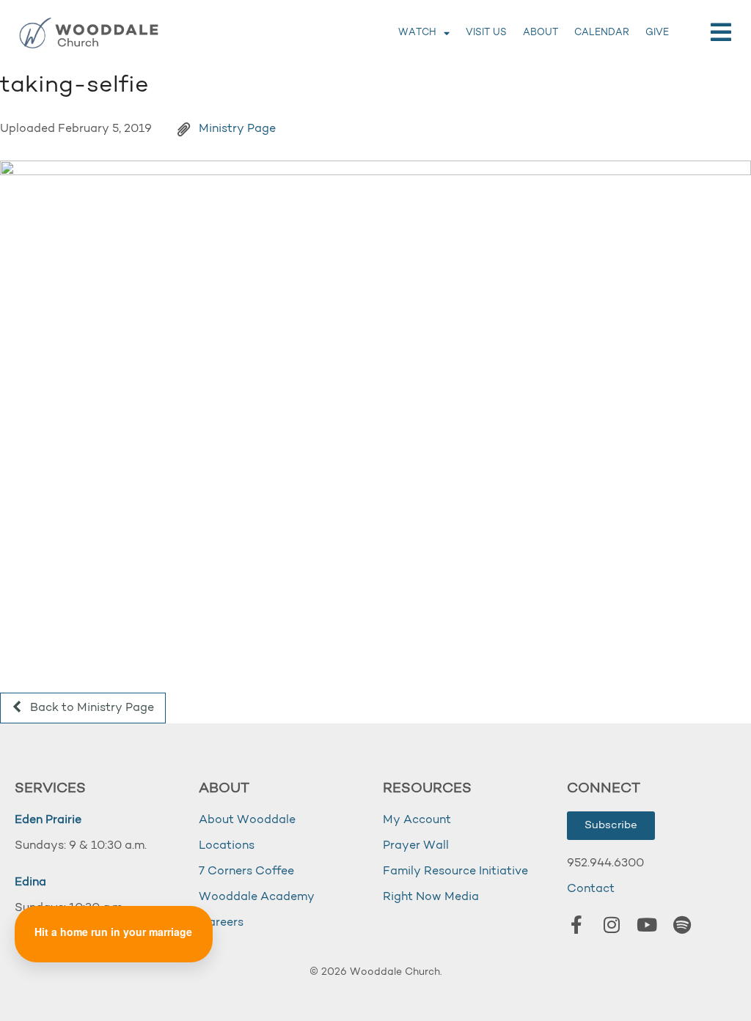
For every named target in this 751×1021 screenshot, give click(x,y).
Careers (221, 923)
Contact (591, 889)
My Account (417, 820)
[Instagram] (611, 924)
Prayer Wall (416, 846)
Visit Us (486, 32)
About (540, 32)
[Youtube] (647, 924)
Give (657, 32)
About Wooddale (247, 820)
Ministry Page (237, 129)
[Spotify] (682, 924)
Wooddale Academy (257, 897)
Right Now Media (431, 897)
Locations (226, 846)
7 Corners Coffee (246, 871)
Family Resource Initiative (455, 871)
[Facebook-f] (576, 924)
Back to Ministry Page (90, 708)
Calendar (601, 32)
